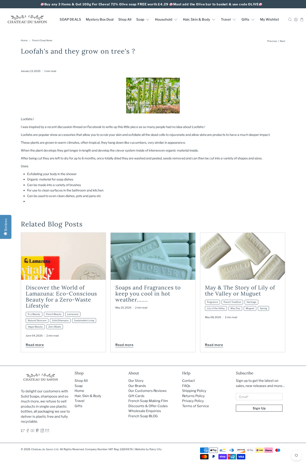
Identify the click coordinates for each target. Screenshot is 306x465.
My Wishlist (269, 19)
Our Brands (137, 386)
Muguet (250, 308)
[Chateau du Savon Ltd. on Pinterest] (37, 431)
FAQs (186, 386)
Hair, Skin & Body (196, 19)
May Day (235, 308)
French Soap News (42, 40)
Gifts (245, 19)
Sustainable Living (84, 320)
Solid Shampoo (60, 320)
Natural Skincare (37, 320)
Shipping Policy (194, 391)
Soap (140, 19)
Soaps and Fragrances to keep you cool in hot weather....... (148, 293)
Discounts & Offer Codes (148, 406)
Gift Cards (136, 396)
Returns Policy (193, 396)
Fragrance (212, 302)
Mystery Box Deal (100, 19)
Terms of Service (195, 406)
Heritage (251, 302)
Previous (272, 41)
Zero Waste (54, 326)
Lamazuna (72, 314)
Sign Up (259, 408)
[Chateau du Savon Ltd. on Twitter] (23, 431)
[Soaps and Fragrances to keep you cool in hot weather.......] (153, 256)
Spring (263, 308)
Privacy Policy (193, 401)
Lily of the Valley (216, 308)
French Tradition (232, 302)
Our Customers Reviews (147, 391)
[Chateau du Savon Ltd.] (27, 19)
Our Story (136, 381)
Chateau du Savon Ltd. (45, 449)
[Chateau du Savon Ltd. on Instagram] (42, 431)
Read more (35, 345)
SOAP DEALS (70, 19)
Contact (188, 381)
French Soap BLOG (143, 416)
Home (24, 40)
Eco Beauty (34, 314)
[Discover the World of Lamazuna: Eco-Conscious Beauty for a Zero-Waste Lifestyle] (63, 256)
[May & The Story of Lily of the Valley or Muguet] (242, 256)
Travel (226, 19)
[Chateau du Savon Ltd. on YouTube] (32, 431)
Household (163, 19)
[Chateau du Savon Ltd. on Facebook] (28, 431)
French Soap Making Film (148, 401)
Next (282, 41)
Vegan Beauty (35, 326)
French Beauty (54, 314)
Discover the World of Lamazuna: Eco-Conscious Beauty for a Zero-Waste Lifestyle (61, 296)
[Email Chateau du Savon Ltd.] (47, 431)
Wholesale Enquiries (144, 411)
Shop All (124, 19)
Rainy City (155, 449)
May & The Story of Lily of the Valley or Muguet (240, 290)
